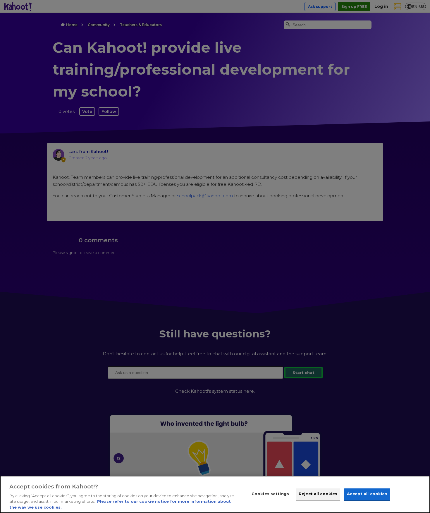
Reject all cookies (318, 493)
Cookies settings (270, 493)
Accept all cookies (367, 493)
